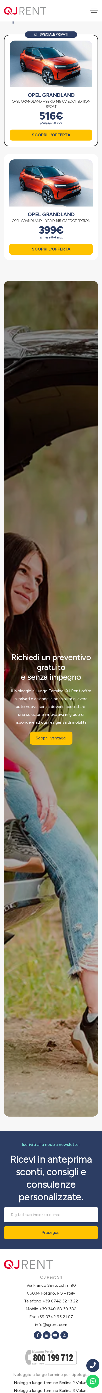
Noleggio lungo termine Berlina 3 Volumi (51, 1390)
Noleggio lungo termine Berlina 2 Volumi (51, 1382)
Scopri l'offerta (51, 134)
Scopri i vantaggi (51, 737)
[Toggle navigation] (94, 11)
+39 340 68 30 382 (57, 1308)
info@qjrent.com (51, 1324)
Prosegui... (51, 1232)
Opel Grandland (51, 95)
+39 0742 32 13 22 (60, 1301)
